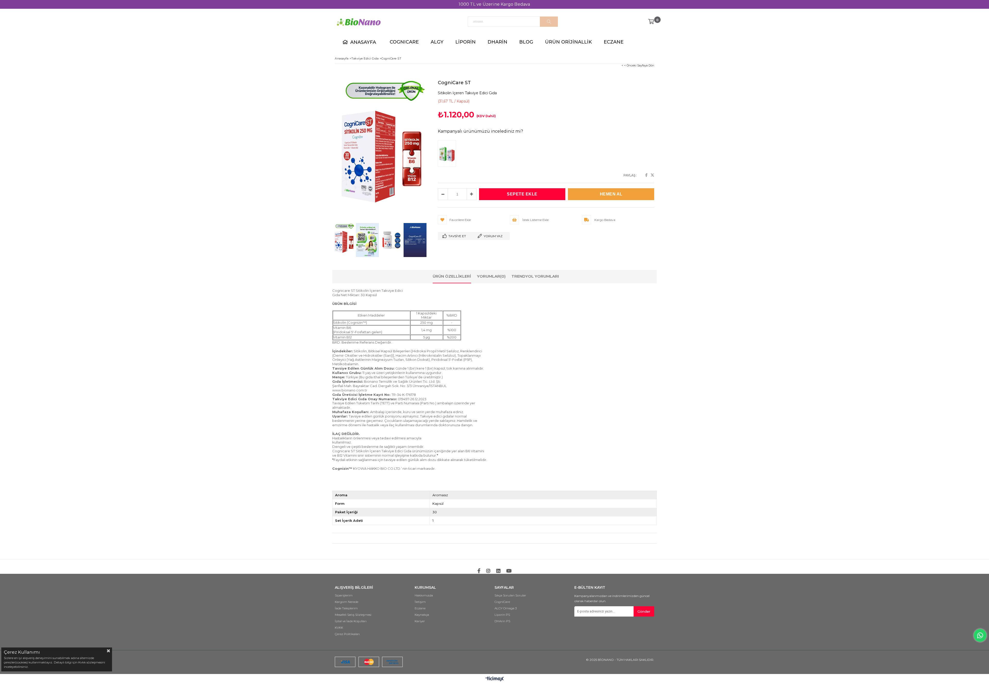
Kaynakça (422, 615)
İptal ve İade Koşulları (350, 621)
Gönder (643, 611)
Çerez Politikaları (347, 634)
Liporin (465, 42)
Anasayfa (363, 42)
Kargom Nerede (346, 602)
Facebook (646, 175)
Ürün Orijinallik (568, 42)
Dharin (497, 42)
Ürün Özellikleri (452, 276)
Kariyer (420, 621)
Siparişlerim (344, 595)
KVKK (339, 627)
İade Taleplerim (346, 608)
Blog (526, 42)
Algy (437, 42)
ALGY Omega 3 (505, 608)
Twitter (652, 175)
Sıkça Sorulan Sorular (510, 595)
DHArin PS (502, 621)
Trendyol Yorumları (535, 276)
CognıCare (404, 42)
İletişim (420, 602)
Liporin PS (502, 615)
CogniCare (502, 602)
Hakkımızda (424, 595)
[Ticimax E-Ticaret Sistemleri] (494, 679)
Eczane (614, 42)
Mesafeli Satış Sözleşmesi (353, 615)
